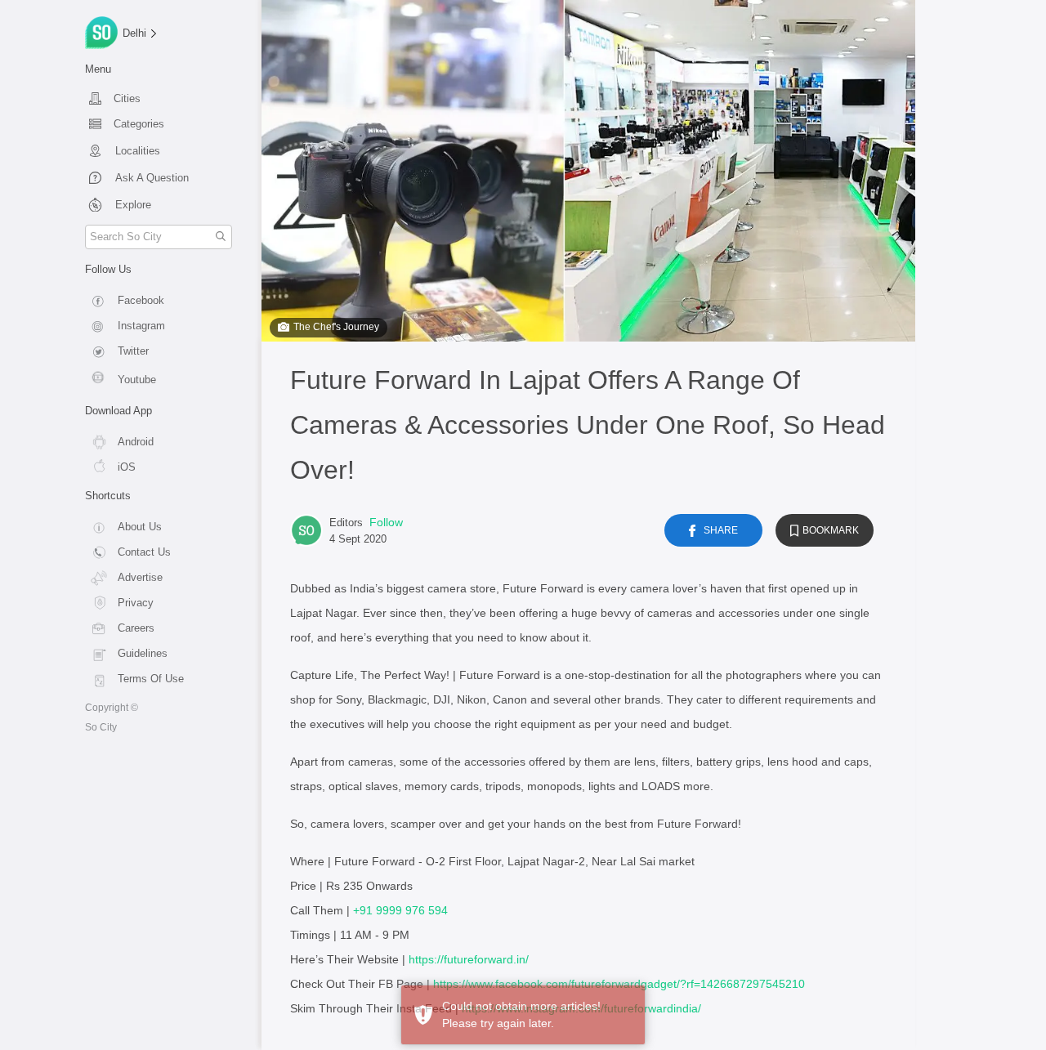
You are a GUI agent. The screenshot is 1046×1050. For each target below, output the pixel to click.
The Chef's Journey (336, 327)
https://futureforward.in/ (469, 959)
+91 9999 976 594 (400, 910)
